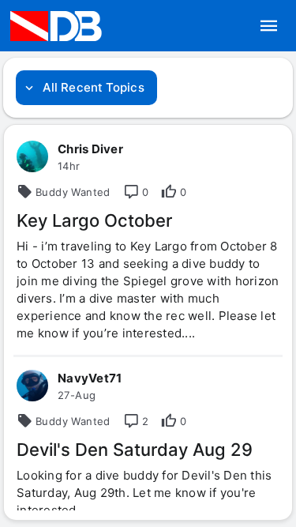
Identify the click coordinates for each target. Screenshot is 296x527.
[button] (269, 26)
